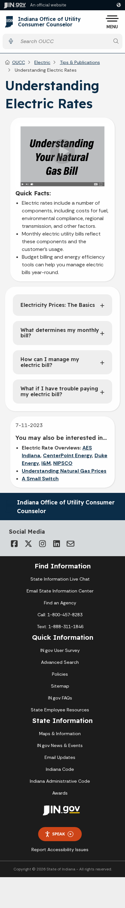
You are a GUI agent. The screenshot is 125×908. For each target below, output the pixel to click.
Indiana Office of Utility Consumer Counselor (49, 22)
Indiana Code (60, 769)
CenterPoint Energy (67, 455)
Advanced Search (60, 662)
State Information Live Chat (60, 579)
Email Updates (60, 757)
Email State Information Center (60, 591)
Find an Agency (60, 603)
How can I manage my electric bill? (50, 362)
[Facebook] (14, 544)
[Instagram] (42, 544)
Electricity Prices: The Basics (58, 305)
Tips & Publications (80, 62)
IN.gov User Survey (60, 650)
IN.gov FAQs (60, 698)
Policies (60, 674)
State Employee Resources (60, 710)
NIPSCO (62, 463)
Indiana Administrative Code (60, 781)
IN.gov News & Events (60, 745)
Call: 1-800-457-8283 (60, 615)
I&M (46, 463)
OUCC (18, 62)
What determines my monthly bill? (60, 333)
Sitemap (60, 686)
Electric (42, 62)
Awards (60, 793)
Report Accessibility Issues (59, 849)
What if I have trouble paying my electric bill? (59, 391)
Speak (58, 834)
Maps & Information (60, 733)
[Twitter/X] (28, 544)
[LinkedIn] (56, 544)
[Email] (70, 544)
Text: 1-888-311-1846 (60, 626)
